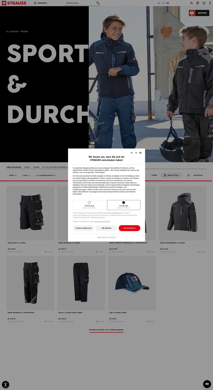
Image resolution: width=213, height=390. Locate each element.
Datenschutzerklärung (102, 221)
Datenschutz (101, 237)
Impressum (112, 237)
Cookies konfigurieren (83, 228)
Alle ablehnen (107, 228)
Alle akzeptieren (129, 228)
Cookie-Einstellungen (114, 213)
